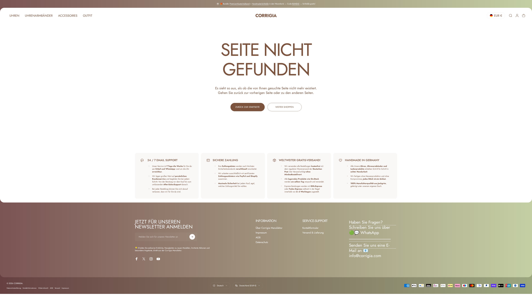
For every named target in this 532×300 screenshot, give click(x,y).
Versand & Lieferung (313, 232)
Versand (57, 288)
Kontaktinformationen (30, 288)
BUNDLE (295, 3)
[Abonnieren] (192, 237)
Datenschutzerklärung (14, 288)
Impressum (261, 232)
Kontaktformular (310, 228)
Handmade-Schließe (260, 3)
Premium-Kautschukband (240, 3)
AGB (258, 237)
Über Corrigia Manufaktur (269, 228)
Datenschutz (262, 242)
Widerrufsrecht (43, 288)
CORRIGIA (266, 15)
